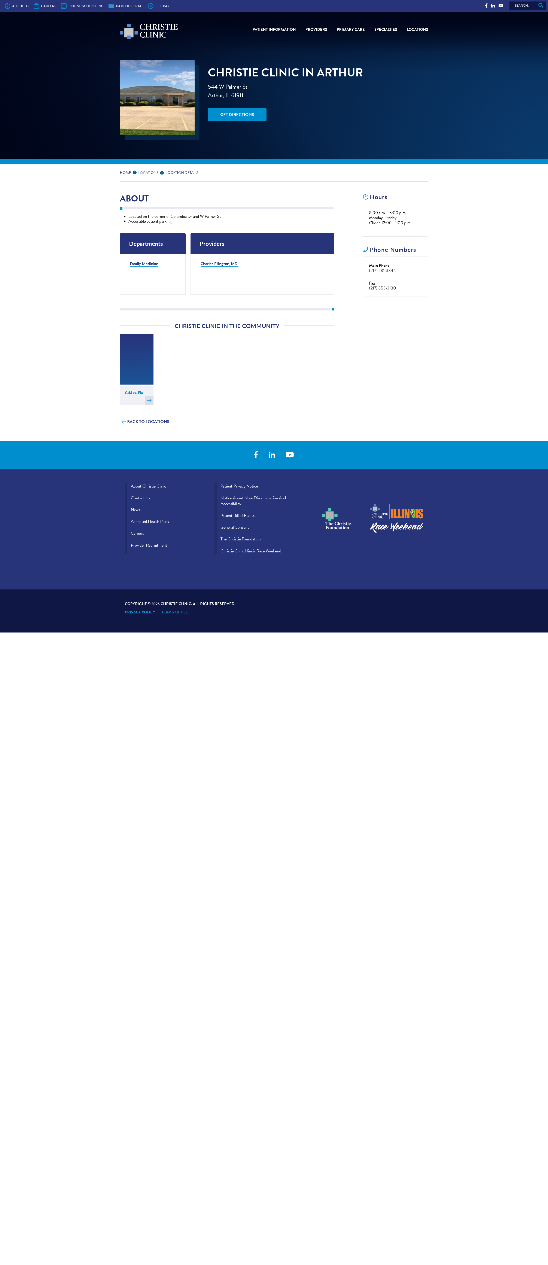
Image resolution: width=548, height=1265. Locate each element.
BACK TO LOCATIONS (148, 421)
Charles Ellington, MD (219, 263)
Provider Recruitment (149, 545)
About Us (20, 6)
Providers (316, 29)
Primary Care (351, 29)
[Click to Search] (540, 5)
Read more (149, 400)
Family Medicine (144, 263)
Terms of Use (174, 612)
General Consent (234, 527)
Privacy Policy (140, 612)
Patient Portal (129, 6)
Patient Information (274, 29)
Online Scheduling (86, 6)
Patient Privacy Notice (239, 486)
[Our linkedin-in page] (493, 6)
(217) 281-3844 (382, 270)
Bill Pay (162, 6)
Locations (417, 29)
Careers (48, 6)
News (135, 509)
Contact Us (140, 498)
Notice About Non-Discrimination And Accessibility (253, 501)
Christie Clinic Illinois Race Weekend (250, 551)
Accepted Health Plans (150, 521)
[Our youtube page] (501, 6)
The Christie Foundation (240, 539)
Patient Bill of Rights (237, 515)
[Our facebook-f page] (486, 6)
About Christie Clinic (148, 486)
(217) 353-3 (379, 288)
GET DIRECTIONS (237, 114)
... (135, 172)
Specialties (385, 29)
